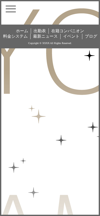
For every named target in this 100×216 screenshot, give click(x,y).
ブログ (91, 36)
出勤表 (40, 31)
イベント (71, 36)
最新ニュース (45, 36)
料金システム (15, 36)
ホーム (22, 31)
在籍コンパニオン (67, 31)
